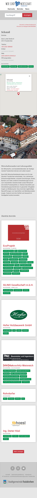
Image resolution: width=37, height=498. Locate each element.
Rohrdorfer (9, 393)
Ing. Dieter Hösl (11, 430)
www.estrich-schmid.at (8, 56)
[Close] (29, 76)
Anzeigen (27, 15)
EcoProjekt (9, 245)
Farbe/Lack (14, 287)
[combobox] (13, 15)
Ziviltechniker (15, 368)
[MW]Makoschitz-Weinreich (18, 365)
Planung (13, 248)
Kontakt (8, 474)
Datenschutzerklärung (18, 474)
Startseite (11, 9)
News (27, 9)
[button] (18, 93)
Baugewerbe (5, 63)
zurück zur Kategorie (27, 26)
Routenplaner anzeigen (12, 90)
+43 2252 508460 (6, 47)
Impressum (28, 474)
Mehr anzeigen (18, 451)
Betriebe (20, 9)
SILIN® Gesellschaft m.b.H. (18, 285)
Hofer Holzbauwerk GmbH (17, 325)
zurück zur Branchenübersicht (28, 24)
